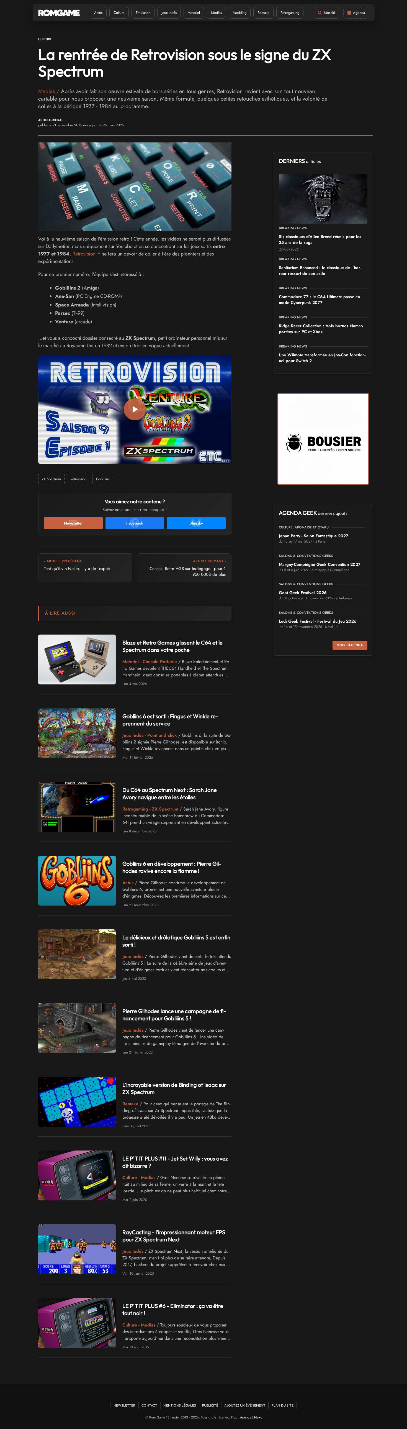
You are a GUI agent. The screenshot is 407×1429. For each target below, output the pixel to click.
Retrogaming (289, 12)
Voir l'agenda (350, 645)
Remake (263, 12)
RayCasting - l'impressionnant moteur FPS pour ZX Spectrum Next (173, 1236)
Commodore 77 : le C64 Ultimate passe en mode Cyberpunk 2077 (319, 300)
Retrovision (84, 253)
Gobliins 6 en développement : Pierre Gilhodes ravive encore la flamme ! (171, 867)
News (258, 1417)
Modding (239, 12)
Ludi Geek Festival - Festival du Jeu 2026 (318, 621)
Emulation (143, 12)
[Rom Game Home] (59, 12)
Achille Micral (50, 120)
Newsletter (124, 1405)
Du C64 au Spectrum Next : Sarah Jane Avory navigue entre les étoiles (169, 793)
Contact (149, 1405)
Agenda (245, 1417)
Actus (98, 12)
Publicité (210, 1405)
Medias (216, 12)
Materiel (194, 12)
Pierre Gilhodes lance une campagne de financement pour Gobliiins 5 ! (174, 1015)
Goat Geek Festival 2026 (303, 593)
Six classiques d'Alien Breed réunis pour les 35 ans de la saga (320, 240)
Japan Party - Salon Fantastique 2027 (313, 536)
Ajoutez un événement (245, 1405)
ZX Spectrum (51, 479)
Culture (119, 12)
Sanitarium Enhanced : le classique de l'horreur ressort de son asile (320, 271)
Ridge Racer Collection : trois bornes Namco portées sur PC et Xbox (321, 329)
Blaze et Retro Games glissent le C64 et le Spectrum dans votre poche (172, 646)
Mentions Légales (179, 1405)
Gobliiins (102, 479)
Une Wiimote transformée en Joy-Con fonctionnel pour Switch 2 (322, 358)
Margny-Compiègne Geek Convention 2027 (319, 564)
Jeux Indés (169, 12)
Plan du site (282, 1405)
